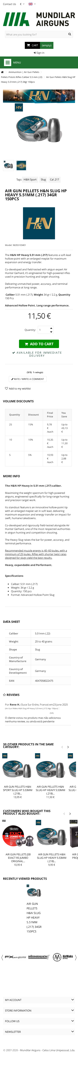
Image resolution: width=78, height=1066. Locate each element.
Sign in (40, 52)
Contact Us (9, 4)
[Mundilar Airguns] (39, 19)
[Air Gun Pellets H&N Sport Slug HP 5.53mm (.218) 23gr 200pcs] (17, 768)
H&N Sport (30, 179)
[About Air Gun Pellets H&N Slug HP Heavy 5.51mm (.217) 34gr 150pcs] (34, 892)
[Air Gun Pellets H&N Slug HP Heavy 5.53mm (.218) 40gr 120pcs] (51, 836)
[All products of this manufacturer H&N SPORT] (39, 223)
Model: (8, 245)
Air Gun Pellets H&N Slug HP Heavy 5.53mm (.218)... (50, 790)
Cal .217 (54, 179)
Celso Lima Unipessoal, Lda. (58, 1050)
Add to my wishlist (20, 388)
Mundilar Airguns (30, 1050)
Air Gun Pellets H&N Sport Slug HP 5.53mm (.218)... (17, 790)
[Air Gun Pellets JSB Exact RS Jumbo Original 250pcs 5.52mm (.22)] (18, 836)
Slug (43, 179)
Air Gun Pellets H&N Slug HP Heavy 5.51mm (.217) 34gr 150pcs (34, 917)
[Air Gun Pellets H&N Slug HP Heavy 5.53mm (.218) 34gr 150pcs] (50, 768)
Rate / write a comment (28, 379)
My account (13, 1000)
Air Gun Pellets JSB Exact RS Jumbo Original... (18, 858)
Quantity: (30, 330)
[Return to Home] (2, 72)
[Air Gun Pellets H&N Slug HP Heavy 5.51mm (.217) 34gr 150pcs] (8, 165)
